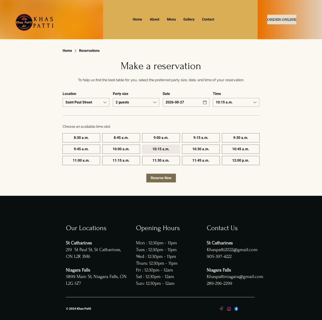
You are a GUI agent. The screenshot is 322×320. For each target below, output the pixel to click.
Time (217, 94)
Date (166, 94)
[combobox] (86, 102)
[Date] (204, 102)
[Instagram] (229, 308)
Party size (120, 94)
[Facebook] (236, 308)
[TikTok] (221, 308)
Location (69, 94)
